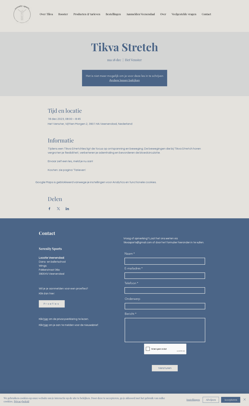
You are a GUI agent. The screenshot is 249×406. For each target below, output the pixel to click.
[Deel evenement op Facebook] (49, 208)
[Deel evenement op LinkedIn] (67, 208)
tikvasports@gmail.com (137, 242)
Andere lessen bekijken (124, 80)
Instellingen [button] (193, 399)
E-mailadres (132, 268)
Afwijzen (211, 399)
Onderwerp (132, 298)
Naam (128, 253)
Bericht (129, 313)
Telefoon (130, 283)
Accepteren (230, 399)
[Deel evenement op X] (58, 208)
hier (45, 319)
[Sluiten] (244, 400)
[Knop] (22, 14)
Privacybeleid (21, 401)
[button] (52, 304)
